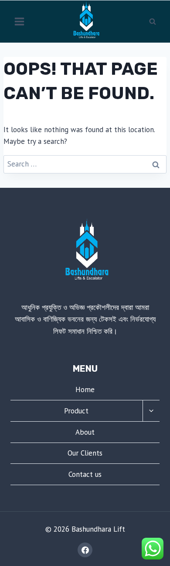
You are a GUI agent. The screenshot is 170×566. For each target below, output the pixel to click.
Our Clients (85, 453)
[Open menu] (19, 21)
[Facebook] (85, 550)
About (85, 432)
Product (76, 411)
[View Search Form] (153, 21)
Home (85, 389)
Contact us (85, 474)
